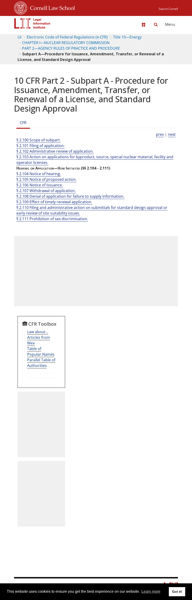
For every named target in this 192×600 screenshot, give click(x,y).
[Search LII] (155, 24)
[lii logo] (32, 23)
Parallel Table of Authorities (41, 362)
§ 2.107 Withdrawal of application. (46, 190)
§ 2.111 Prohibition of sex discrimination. (52, 218)
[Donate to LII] (143, 24)
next (172, 134)
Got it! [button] (177, 591)
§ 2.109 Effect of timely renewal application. (54, 201)
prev (160, 134)
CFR (23, 122)
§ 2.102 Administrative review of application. (55, 151)
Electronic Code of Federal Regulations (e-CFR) (67, 37)
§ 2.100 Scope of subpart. (38, 140)
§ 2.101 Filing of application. (40, 145)
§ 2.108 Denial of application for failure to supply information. (70, 196)
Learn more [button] (150, 591)
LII (19, 37)
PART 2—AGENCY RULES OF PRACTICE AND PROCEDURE (71, 48)
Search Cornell (168, 9)
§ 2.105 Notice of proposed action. (46, 179)
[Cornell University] (20, 7)
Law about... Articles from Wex (38, 337)
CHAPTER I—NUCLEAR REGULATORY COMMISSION (66, 42)
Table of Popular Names (41, 351)
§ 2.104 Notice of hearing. (38, 173)
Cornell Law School (51, 7)
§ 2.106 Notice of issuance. (39, 185)
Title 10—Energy (127, 37)
